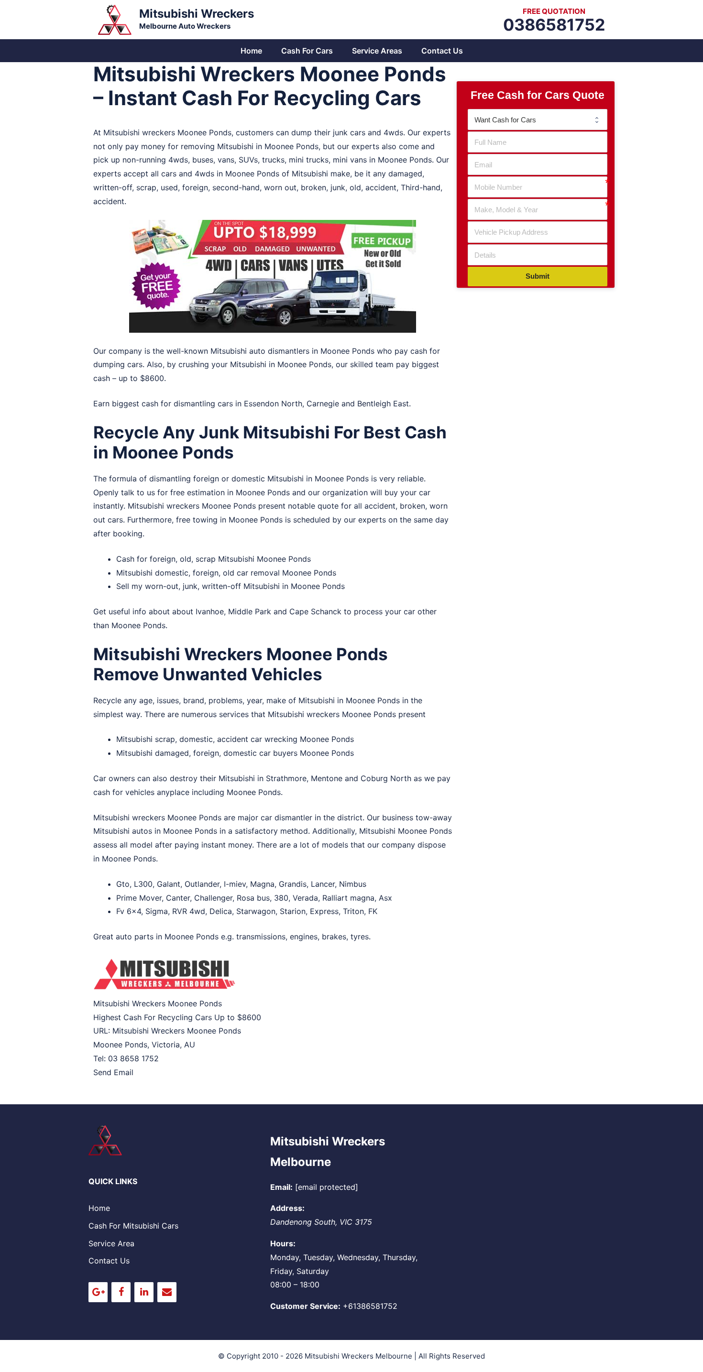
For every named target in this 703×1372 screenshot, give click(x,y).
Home (251, 50)
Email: (281, 1187)
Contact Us (442, 50)
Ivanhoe (210, 611)
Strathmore (286, 778)
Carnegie (323, 403)
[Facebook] (121, 1292)
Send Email (113, 1072)
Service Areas (377, 50)
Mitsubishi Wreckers (196, 14)
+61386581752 (370, 1306)
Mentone (326, 778)
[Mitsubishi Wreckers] (115, 18)
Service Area (111, 1243)
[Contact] (166, 1292)
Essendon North (273, 403)
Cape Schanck (315, 611)
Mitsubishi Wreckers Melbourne (358, 1356)
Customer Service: (305, 1306)
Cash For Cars (307, 50)
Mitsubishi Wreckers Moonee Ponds (176, 1030)
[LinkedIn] (144, 1292)
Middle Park (249, 611)
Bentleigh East (383, 403)
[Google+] (98, 1292)
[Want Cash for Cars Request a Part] (537, 119)
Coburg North (386, 778)
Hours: (283, 1243)
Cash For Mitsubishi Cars (133, 1225)
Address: (287, 1208)
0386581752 (554, 24)
